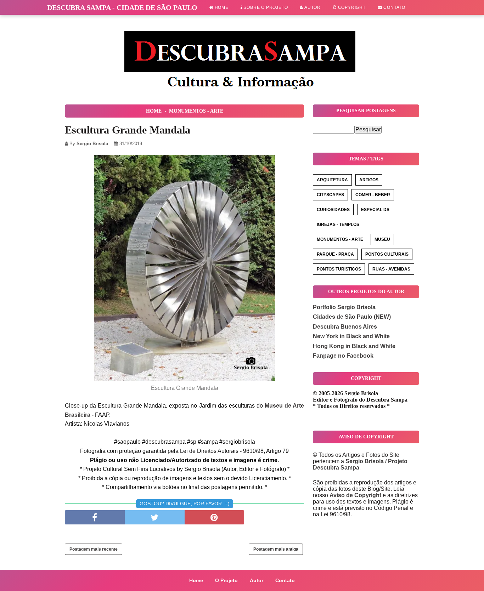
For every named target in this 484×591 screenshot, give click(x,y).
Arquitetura (332, 179)
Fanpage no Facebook (343, 356)
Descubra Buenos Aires (345, 327)
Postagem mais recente (93, 549)
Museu (382, 239)
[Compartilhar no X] (155, 517)
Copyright (351, 7)
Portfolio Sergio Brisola (344, 307)
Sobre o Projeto (265, 7)
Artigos (368, 179)
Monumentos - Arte (340, 239)
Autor (312, 7)
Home (221, 7)
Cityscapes (330, 194)
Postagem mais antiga (275, 549)
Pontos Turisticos (339, 269)
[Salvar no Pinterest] (214, 517)
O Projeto (226, 580)
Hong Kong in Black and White (354, 346)
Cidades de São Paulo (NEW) (352, 317)
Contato (393, 7)
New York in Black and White (351, 336)
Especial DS (375, 209)
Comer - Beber (372, 194)
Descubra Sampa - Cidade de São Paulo (122, 7)
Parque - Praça (335, 254)
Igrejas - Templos (338, 224)
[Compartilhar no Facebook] (95, 517)
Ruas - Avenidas (391, 269)
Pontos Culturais (387, 254)
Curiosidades (333, 209)
